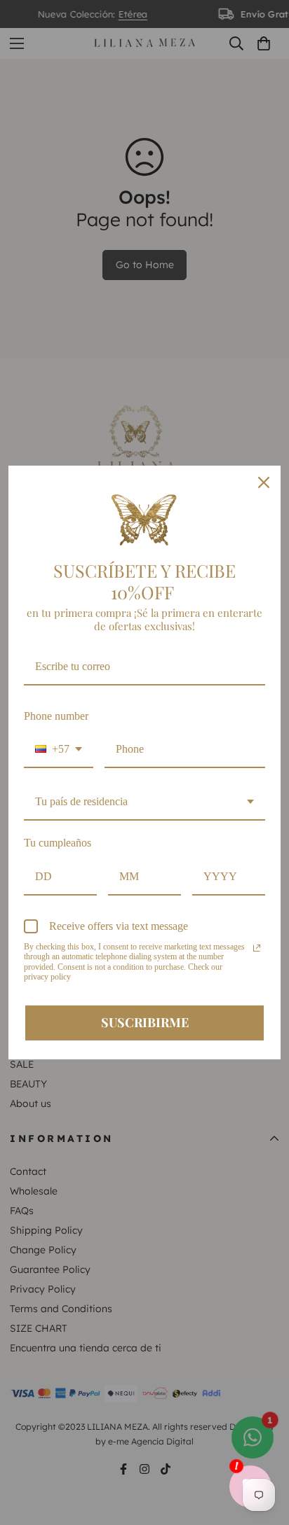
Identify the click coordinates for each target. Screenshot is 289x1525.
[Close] (264, 482)
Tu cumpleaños (57, 843)
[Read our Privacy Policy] (256, 948)
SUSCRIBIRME (145, 1022)
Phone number (56, 716)
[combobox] (58, 749)
